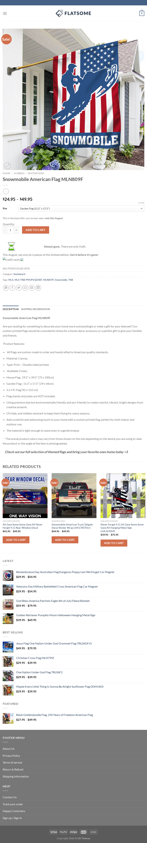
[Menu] (5, 13)
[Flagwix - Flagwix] (73, 13)
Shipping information (35, 309)
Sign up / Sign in (12, 818)
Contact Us (10, 797)
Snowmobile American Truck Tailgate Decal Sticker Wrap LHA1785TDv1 (72, 526)
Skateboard (36, 173)
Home (6, 173)
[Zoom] (7, 165)
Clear (141, 203)
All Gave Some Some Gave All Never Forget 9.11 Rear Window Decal (22, 526)
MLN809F (48, 279)
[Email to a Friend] (25, 288)
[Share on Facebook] (12, 288)
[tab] (11, 309)
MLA (10, 279)
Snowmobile (61, 279)
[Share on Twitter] (19, 288)
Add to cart (35, 229)
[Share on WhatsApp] (6, 288)
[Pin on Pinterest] (32, 288)
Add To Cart (16, 539)
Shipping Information (16, 776)
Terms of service (12, 762)
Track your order (13, 804)
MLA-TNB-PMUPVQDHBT (28, 279)
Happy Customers (14, 811)
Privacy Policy (11, 755)
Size (5, 208)
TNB (70, 279)
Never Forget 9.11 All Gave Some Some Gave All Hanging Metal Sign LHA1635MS (122, 528)
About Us (9, 748)
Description (11, 309)
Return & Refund (13, 769)
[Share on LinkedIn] (38, 288)
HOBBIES (19, 173)
